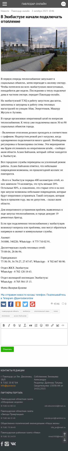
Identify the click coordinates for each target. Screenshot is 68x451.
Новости (5, 10)
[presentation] (3, 325)
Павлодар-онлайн (34, 3)
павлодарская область (10, 311)
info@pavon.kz (8, 385)
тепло (56, 311)
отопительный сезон (41, 311)
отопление (6, 316)
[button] (3, 325)
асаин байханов (20, 316)
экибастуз (26, 311)
